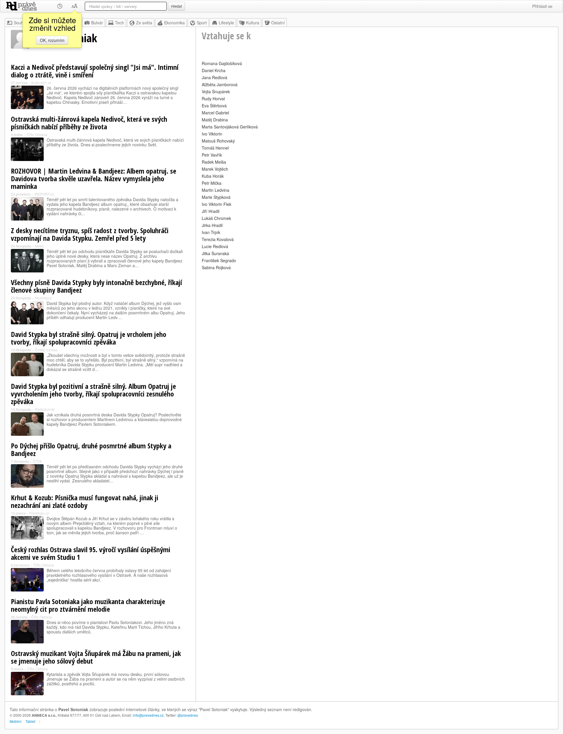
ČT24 (37, 461)
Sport (202, 23)
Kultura (252, 23)
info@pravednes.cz (148, 715)
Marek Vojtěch (215, 169)
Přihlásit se (542, 6)
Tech (119, 23)
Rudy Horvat (213, 98)
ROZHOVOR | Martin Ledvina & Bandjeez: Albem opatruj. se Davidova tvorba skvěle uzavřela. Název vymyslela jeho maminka (93, 178)
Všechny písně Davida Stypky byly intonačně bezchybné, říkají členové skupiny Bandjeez (96, 286)
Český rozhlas (46, 349)
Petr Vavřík (212, 155)
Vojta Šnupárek (216, 91)
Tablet (30, 721)
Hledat (176, 6)
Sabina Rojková (216, 267)
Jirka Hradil (212, 225)
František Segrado (219, 260)
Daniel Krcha (213, 70)
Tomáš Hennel (215, 148)
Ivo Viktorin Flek (216, 204)
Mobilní (15, 721)
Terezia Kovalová (218, 239)
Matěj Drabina (215, 120)
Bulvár (97, 23)
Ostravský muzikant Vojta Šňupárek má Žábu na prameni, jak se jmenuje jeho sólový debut (96, 657)
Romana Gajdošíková (222, 63)
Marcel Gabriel (215, 113)
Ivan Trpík (211, 232)
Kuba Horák (213, 176)
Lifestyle (226, 23)
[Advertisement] (377, 313)
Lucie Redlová (215, 246)
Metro (39, 245)
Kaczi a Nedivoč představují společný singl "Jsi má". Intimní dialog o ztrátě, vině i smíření (95, 70)
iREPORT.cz (44, 193)
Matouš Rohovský (218, 141)
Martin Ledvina (215, 190)
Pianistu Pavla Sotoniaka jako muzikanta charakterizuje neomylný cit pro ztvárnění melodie (88, 605)
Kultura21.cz (41, 82)
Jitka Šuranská (215, 253)
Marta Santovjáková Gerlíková (230, 127)
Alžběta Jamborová (220, 84)
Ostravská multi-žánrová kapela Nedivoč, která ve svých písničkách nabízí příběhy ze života (89, 122)
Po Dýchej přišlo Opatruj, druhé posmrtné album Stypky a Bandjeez (91, 449)
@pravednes (187, 715)
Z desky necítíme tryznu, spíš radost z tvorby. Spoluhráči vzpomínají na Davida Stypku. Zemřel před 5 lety (90, 234)
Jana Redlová (214, 77)
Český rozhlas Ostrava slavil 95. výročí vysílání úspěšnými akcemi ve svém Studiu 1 (90, 553)
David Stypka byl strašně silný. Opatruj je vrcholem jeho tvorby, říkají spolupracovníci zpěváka (88, 338)
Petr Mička (211, 183)
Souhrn (20, 23)
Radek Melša (214, 162)
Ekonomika (174, 23)
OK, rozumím (52, 40)
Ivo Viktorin (212, 134)
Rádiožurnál (45, 409)
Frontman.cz (39, 513)
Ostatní (278, 23)
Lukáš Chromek (216, 218)
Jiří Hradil (210, 211)
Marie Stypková (216, 197)
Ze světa (144, 23)
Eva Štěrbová (214, 106)
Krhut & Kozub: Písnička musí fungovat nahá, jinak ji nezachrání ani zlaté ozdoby (84, 501)
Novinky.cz (43, 297)
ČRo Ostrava (37, 134)
